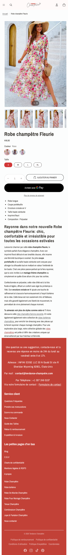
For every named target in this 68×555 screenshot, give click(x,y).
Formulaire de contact (50, 384)
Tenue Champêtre (11, 504)
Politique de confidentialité (46, 539)
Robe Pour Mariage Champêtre (17, 498)
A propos (8, 473)
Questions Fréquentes (13, 401)
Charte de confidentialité (14, 462)
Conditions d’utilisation (18, 544)
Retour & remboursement (14, 429)
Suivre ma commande (13, 412)
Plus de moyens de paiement (34, 195)
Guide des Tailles (11, 423)
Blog (6, 451)
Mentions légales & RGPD (15, 468)
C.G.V (6, 457)
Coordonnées (54, 544)
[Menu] (4, 5)
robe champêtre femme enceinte (30, 314)
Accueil (5, 13)
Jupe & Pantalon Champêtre (15, 515)
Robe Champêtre (11, 481)
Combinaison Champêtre (14, 509)
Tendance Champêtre (36, 533)
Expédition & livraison (13, 435)
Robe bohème (10, 487)
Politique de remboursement (22, 539)
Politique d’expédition (38, 544)
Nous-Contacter (10, 417)
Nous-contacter (10, 520)
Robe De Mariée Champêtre (15, 492)
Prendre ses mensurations (15, 406)
